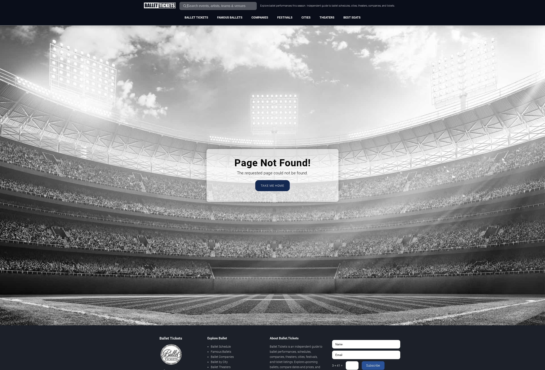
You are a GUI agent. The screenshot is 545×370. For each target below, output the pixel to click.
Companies (259, 17)
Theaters (327, 17)
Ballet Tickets (196, 17)
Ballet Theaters (221, 367)
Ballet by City (219, 362)
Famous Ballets (229, 17)
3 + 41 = (337, 365)
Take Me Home (272, 185)
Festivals (285, 17)
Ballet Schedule (221, 346)
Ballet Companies (222, 357)
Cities (306, 17)
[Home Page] (160, 5)
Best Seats (352, 17)
